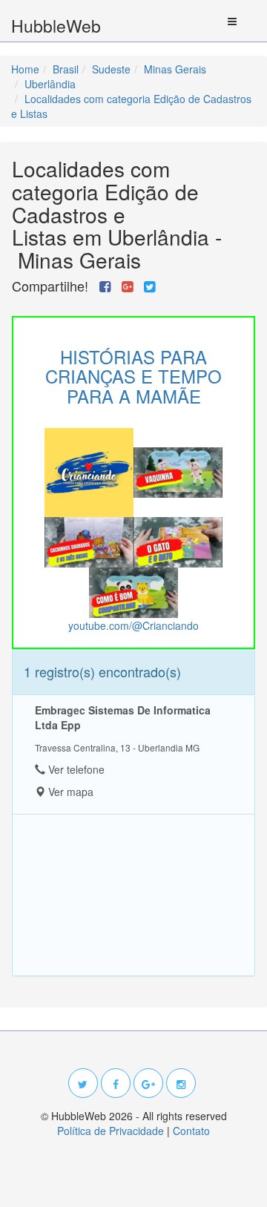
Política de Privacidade (110, 1130)
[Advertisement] (133, 895)
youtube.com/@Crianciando (133, 625)
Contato (191, 1130)
